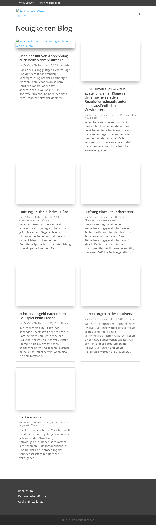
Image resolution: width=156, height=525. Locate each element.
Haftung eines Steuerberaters (109, 211)
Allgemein (35, 219)
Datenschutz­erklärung (32, 496)
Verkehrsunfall (31, 417)
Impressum (25, 491)
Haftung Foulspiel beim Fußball (45, 211)
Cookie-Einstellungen (31, 501)
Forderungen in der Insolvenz (109, 313)
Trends (35, 425)
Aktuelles (66, 65)
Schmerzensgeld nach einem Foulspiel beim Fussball (42, 315)
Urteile (45, 219)
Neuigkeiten (91, 117)
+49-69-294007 (26, 2)
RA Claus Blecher (33, 65)
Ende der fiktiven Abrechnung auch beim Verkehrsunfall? (43, 58)
